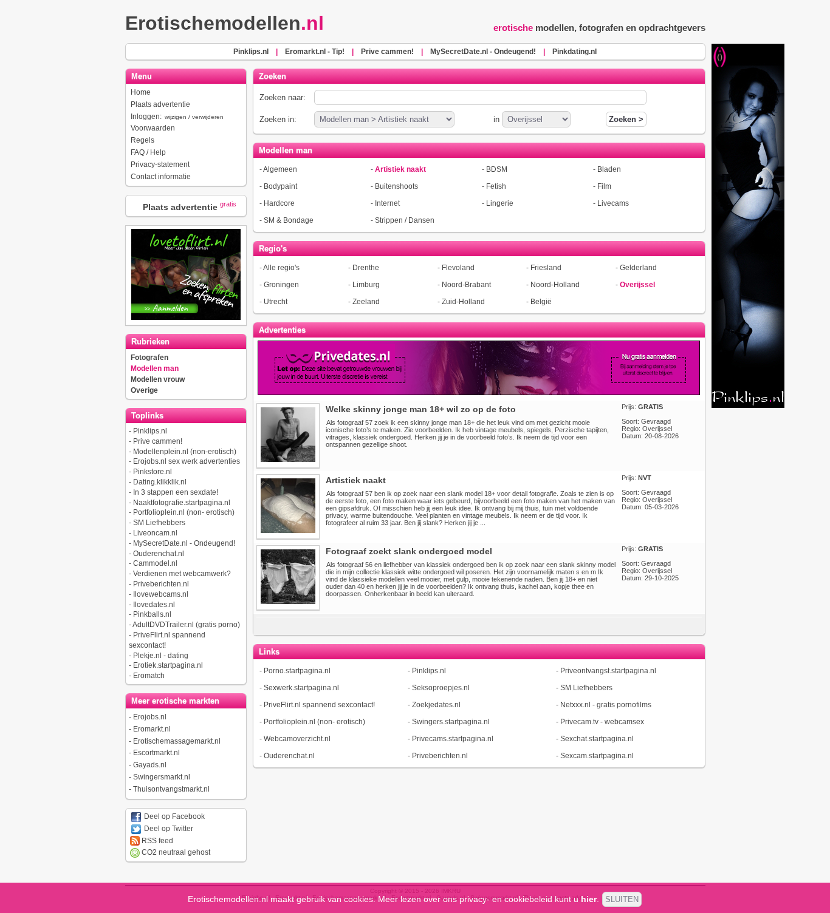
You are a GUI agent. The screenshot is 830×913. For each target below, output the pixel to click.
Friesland (545, 267)
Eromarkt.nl (152, 729)
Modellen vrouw (158, 379)
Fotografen (149, 357)
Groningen (281, 284)
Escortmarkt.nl (156, 752)
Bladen (609, 169)
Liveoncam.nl (155, 533)
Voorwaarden (153, 128)
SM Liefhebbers (159, 522)
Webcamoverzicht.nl (297, 739)
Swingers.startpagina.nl (451, 722)
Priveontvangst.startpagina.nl (608, 671)
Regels (142, 140)
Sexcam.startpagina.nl (597, 756)
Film (604, 186)
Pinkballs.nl (152, 614)
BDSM (496, 169)
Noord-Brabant (466, 284)
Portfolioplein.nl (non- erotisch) (184, 512)
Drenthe (365, 267)
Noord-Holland (555, 284)
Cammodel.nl (155, 563)
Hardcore (279, 203)
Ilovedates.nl (154, 604)
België (541, 301)
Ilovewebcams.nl (160, 594)
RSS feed (156, 841)
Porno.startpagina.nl (297, 671)
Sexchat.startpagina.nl (597, 739)
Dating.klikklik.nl (160, 482)
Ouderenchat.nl (158, 553)
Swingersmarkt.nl (161, 777)
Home (141, 92)
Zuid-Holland (463, 301)
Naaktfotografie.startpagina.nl (181, 502)
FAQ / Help (148, 152)
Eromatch (149, 675)
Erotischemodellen (224, 23)
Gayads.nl (149, 765)
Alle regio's (281, 267)
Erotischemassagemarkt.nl (177, 741)
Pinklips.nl (150, 431)
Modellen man (155, 368)
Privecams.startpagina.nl (452, 739)
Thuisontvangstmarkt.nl (171, 789)
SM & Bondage (289, 220)
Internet (387, 203)
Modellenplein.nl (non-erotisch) (184, 451)
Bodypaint (280, 186)
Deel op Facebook (173, 816)
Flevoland (458, 267)
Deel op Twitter (167, 828)
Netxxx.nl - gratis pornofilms (605, 705)
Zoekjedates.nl (436, 705)
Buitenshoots (396, 186)
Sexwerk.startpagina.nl (301, 688)
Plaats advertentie (160, 104)
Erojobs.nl (149, 717)
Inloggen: (177, 116)
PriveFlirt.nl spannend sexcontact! (319, 705)
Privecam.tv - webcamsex (602, 722)
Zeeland (366, 301)
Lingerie (499, 203)
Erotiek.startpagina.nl (168, 665)
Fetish (496, 186)
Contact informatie (161, 176)
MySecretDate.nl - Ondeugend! (184, 543)
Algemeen (280, 169)
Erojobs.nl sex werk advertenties (186, 461)
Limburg (366, 284)
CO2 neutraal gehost (175, 852)
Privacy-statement (160, 164)
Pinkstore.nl (152, 471)
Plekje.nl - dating (160, 655)
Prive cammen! (157, 441)
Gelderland (638, 267)
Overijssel (637, 284)
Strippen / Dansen (404, 220)
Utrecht (275, 301)
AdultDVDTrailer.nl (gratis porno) (186, 624)
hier (589, 899)
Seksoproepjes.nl (441, 688)
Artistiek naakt (400, 169)
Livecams (613, 203)
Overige (144, 390)
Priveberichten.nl (161, 584)
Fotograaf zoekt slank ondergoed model (409, 551)
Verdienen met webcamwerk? (182, 573)
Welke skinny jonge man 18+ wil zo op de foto (421, 409)
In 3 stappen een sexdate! (175, 492)
